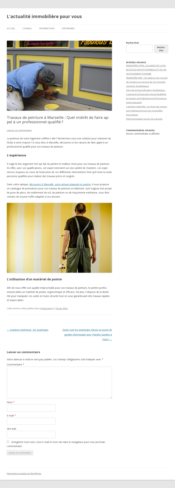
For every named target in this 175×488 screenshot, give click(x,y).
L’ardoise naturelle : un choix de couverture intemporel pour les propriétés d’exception (146, 110)
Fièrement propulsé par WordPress (24, 473)
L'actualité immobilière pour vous (44, 16)
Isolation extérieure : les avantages (27, 329)
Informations (46, 28)
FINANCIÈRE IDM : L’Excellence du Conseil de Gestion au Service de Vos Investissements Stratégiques (146, 82)
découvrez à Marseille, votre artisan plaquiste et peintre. (60, 184)
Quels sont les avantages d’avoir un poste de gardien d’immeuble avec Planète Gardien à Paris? (87, 334)
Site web (11, 428)
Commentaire (15, 364)
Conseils (27, 28)
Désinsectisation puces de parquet (144, 118)
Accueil (11, 28)
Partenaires (68, 28)
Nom (11, 402)
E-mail (11, 415)
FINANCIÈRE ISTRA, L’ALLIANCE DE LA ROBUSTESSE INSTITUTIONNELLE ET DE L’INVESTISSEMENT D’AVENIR (146, 69)
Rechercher (132, 42)
